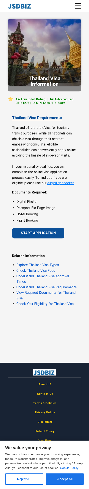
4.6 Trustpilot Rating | (45, 101)
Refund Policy (44, 431)
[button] (78, 6)
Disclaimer (45, 421)
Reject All (24, 479)
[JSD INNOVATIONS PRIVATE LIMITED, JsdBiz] (20, 6)
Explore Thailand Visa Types (37, 265)
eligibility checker (60, 183)
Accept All (65, 479)
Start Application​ (38, 233)
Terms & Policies (45, 403)
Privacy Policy (45, 412)
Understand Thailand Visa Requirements (46, 287)
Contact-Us (45, 393)
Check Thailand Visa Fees (35, 270)
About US (44, 384)
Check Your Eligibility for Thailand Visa (45, 304)
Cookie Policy (69, 468)
